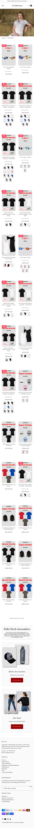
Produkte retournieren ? (7, 798)
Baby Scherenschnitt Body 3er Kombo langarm (25, 445)
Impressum (4, 768)
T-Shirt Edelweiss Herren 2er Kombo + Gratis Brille (9, 106)
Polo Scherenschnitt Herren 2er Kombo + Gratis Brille (25, 304)
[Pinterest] (2, 819)
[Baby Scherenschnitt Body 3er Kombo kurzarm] (25, 380)
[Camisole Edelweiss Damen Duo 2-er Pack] (25, 335)
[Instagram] (8, 819)
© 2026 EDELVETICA (7, 822)
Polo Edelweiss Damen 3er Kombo (8, 564)
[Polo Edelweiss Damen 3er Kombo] (9, 551)
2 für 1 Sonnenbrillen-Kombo (8, 68)
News (3, 770)
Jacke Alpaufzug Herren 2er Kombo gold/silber (8, 528)
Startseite (4, 38)
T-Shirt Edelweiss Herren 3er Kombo (9, 485)
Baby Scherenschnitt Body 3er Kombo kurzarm (25, 393)
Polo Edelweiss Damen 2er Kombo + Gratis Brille (8, 393)
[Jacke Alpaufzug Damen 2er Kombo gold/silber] (25, 551)
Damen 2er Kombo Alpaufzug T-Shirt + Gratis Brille (8, 349)
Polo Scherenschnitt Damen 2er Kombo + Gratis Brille (25, 485)
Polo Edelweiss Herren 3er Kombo (25, 528)
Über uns (4, 760)
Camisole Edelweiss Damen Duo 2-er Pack (25, 348)
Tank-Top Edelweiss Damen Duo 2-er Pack (9, 258)
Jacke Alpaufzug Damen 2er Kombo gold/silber (25, 564)
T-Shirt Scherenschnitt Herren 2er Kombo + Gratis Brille (25, 214)
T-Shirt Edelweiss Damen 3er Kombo (9, 445)
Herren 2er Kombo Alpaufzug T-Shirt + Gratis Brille (8, 214)
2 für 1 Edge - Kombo (25, 257)
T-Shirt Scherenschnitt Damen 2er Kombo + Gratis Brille (8, 305)
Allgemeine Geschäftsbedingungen (10, 765)
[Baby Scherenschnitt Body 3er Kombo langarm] (25, 432)
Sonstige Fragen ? (6, 801)
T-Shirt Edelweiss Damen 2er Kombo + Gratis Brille (8, 158)
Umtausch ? (4, 796)
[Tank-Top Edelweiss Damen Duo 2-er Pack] (9, 245)
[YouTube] (5, 819)
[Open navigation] (2, 5)
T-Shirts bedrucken (6, 763)
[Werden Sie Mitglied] (30, 786)
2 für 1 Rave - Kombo (25, 67)
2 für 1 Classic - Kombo (25, 157)
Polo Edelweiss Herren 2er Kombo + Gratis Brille (25, 106)
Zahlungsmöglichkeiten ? (8, 799)
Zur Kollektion (17, 680)
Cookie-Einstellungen (7, 772)
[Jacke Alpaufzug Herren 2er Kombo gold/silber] (9, 515)
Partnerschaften (5, 761)
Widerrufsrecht (5, 767)
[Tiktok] (10, 819)
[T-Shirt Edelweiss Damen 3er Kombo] (9, 432)
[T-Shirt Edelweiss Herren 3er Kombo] (9, 472)
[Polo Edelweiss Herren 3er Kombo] (25, 515)
